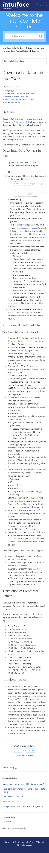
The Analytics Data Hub (12, 796)
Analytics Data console (27, 162)
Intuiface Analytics (35, 48)
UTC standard (20, 350)
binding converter (37, 705)
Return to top (8, 767)
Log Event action (30, 341)
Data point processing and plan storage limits (22, 806)
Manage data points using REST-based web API (23, 784)
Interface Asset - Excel (12, 801)
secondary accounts (31, 228)
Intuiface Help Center (12, 48)
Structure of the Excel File (16, 96)
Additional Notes (12, 102)
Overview (9, 90)
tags (29, 457)
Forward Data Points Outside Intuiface (20, 51)
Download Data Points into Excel (19, 93)
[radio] (18, 750)
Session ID (33, 510)
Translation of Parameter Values (19, 99)
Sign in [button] (41, 5)
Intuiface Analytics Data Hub (27, 122)
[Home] (16, 5)
